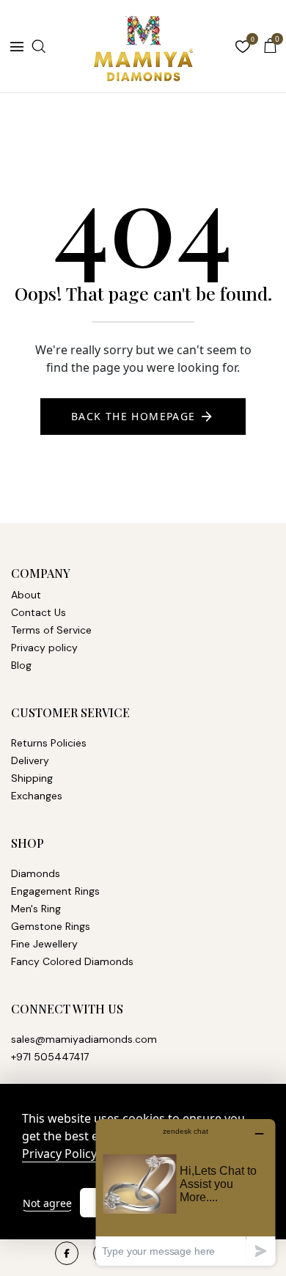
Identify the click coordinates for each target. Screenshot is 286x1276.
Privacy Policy (59, 1154)
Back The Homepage (133, 416)
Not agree (47, 1203)
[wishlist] (242, 48)
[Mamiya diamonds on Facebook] (66, 1253)
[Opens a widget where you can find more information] (185, 1192)
